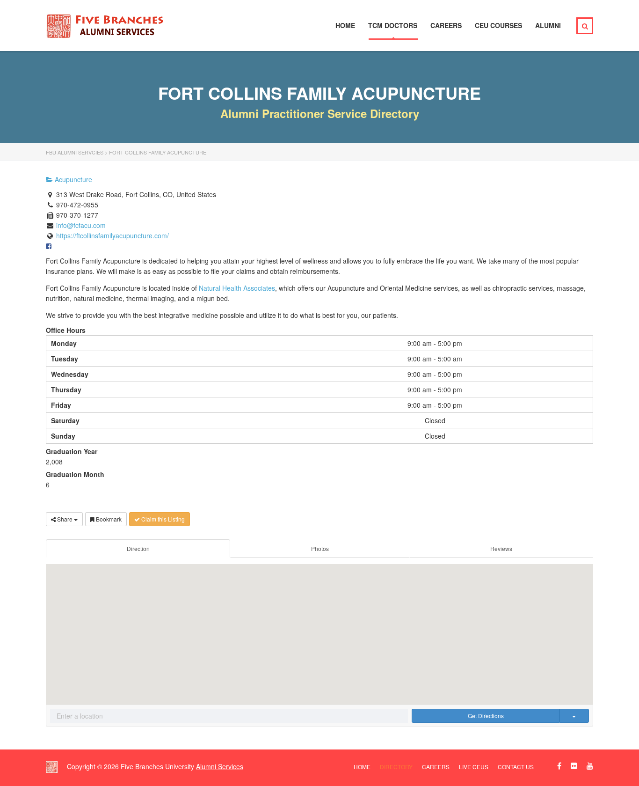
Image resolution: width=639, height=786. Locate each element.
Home (345, 25)
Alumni (548, 25)
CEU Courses (498, 25)
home (362, 767)
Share (65, 519)
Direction (138, 548)
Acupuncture (72, 179)
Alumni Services (219, 766)
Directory (396, 767)
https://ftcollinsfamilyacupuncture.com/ (112, 235)
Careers (446, 25)
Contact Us (516, 767)
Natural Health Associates (237, 288)
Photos (320, 548)
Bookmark (108, 519)
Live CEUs (473, 767)
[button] (319, 627)
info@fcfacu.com (81, 225)
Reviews (501, 548)
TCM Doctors (392, 25)
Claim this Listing (162, 519)
